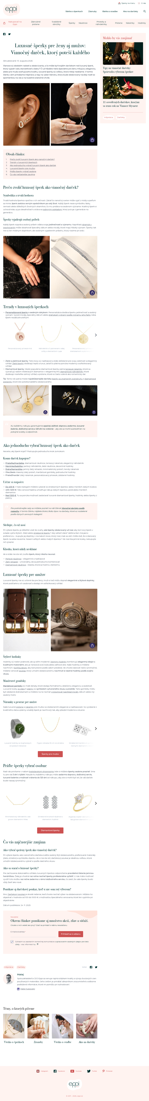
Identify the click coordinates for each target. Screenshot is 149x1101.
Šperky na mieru (128, 3)
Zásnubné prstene (36, 23)
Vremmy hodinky (58, 662)
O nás (143, 3)
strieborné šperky (42, 533)
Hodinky (142, 23)
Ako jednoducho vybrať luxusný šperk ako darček (33, 165)
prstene (20, 707)
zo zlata (21, 689)
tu (34, 944)
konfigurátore (20, 668)
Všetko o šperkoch (74, 11)
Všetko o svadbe (110, 11)
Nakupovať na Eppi (15, 23)
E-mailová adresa (18, 932)
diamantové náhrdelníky (71, 372)
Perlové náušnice (13, 559)
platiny (30, 689)
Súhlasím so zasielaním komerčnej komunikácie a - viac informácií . (52, 943)
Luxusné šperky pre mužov (22, 168)
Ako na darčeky (130, 11)
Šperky (72, 23)
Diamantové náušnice (15, 565)
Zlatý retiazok (11, 562)
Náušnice (83, 23)
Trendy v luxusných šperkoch (23, 162)
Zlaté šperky (18, 364)
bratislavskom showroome (41, 772)
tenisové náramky (73, 369)
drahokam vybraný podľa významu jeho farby (70, 315)
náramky (29, 707)
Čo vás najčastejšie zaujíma (22, 174)
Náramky (130, 23)
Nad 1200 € (10, 495)
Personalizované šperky (16, 312)
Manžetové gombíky (12, 686)
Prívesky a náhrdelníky (101, 23)
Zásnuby (92, 11)
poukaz (22, 671)
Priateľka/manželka (14, 463)
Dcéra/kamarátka (13, 469)
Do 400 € (9, 487)
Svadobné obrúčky (56, 23)
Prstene (118, 23)
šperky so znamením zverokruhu (67, 379)
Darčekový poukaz (16, 894)
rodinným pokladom (52, 210)
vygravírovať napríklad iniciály (64, 692)
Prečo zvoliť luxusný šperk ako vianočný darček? (32, 159)
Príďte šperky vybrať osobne (23, 171)
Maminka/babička (14, 466)
